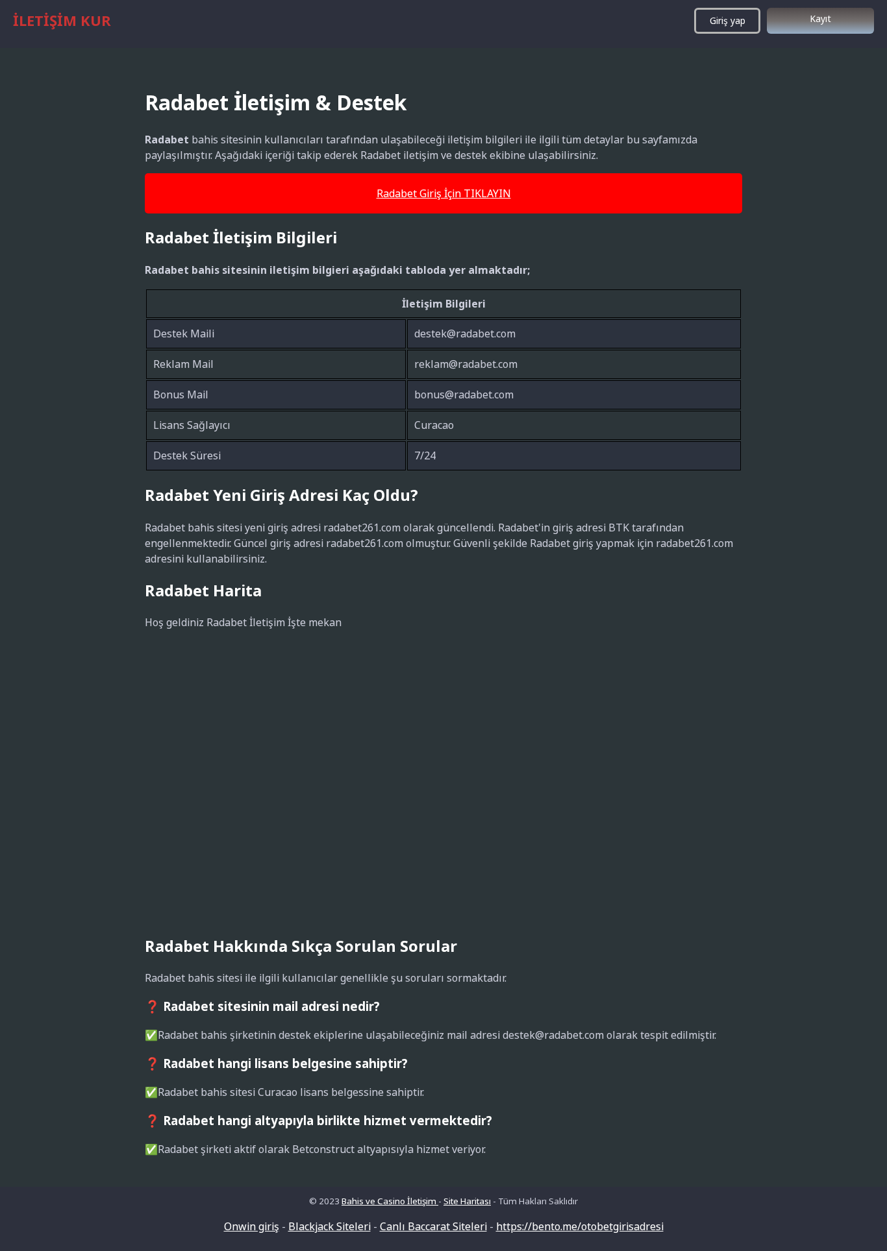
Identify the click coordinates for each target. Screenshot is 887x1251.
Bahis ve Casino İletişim (390, 1201)
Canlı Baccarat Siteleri (433, 1226)
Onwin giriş (251, 1226)
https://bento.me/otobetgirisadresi (580, 1226)
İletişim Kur (62, 20)
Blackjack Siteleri (329, 1226)
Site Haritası (467, 1201)
